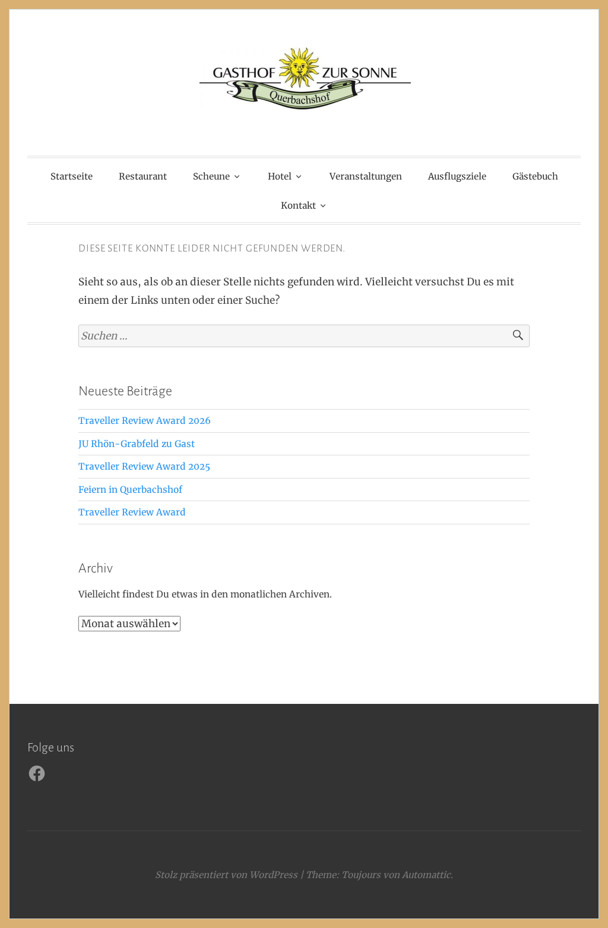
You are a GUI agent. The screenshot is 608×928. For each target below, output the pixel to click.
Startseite (71, 176)
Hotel (280, 176)
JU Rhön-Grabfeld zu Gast (136, 443)
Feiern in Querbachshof (130, 489)
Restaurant (143, 176)
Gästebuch (535, 176)
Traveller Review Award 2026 (144, 420)
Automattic (426, 874)
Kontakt (298, 205)
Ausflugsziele (457, 176)
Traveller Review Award (132, 512)
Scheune (211, 176)
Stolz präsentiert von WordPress (226, 874)
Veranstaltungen (366, 176)
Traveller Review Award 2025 (144, 466)
